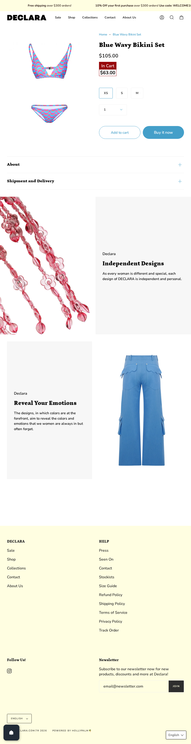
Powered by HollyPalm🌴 (72, 730)
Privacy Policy (110, 621)
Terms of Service (113, 612)
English (17, 718)
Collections (16, 568)
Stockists (106, 577)
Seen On (106, 559)
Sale (11, 550)
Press (104, 550)
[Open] (11, 732)
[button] (176, 735)
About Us (15, 586)
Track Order (109, 630)
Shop (11, 559)
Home (103, 34)
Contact (13, 577)
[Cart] (181, 17)
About (13, 164)
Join (176, 686)
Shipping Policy (112, 603)
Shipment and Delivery (30, 181)
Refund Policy (110, 594)
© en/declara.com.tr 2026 (27, 730)
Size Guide (108, 586)
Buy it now (163, 132)
